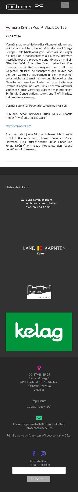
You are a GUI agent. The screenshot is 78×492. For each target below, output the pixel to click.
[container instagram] (43, 452)
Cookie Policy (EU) (39, 406)
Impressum (39, 401)
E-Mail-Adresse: (39, 464)
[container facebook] (34, 452)
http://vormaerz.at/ (18, 126)
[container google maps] (39, 367)
